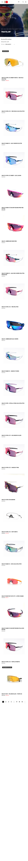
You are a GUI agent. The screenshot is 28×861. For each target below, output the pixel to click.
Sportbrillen (9, 28)
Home (2, 28)
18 (19, 701)
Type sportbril (15, 28)
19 (22, 701)
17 (16, 701)
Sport (5, 28)
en (18, 1)
